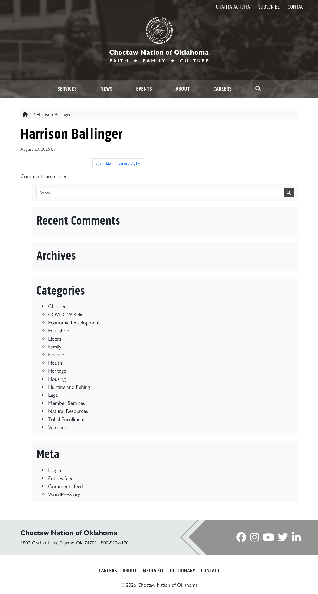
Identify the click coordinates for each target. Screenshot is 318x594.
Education (58, 330)
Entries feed (61, 478)
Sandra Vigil (128, 163)
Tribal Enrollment (66, 419)
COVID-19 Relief (66, 314)
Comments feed (65, 486)
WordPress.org (64, 494)
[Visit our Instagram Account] (254, 538)
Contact (297, 7)
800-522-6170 (115, 542)
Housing (57, 378)
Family (54, 346)
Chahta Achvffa (233, 7)
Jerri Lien (106, 163)
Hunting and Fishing (69, 386)
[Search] (258, 89)
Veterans (57, 427)
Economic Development (74, 322)
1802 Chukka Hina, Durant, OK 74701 (58, 542)
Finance (56, 354)
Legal (53, 394)
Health (55, 362)
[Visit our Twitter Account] (283, 538)
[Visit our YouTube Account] (268, 538)
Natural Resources (68, 410)
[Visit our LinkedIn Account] (296, 538)
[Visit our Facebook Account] (241, 538)
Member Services (66, 402)
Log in (54, 470)
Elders (54, 338)
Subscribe (269, 7)
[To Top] (295, 581)
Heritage (57, 370)
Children (57, 306)
